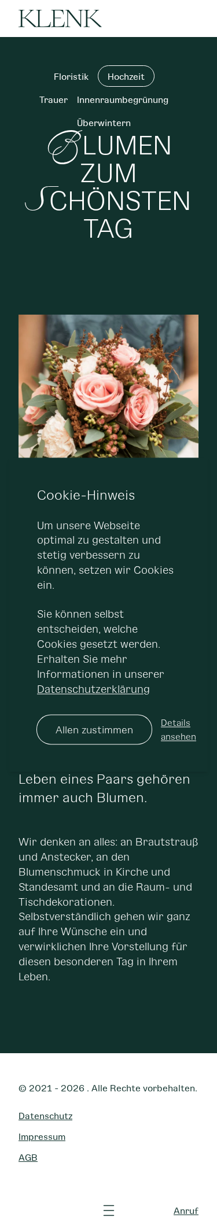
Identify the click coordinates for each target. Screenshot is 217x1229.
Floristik (71, 76)
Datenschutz (45, 1115)
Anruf (186, 1210)
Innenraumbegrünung (122, 99)
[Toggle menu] (108, 1210)
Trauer (53, 99)
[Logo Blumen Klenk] (60, 18)
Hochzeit (126, 76)
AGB (28, 1157)
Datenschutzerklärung (93, 688)
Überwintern (104, 122)
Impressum (42, 1136)
